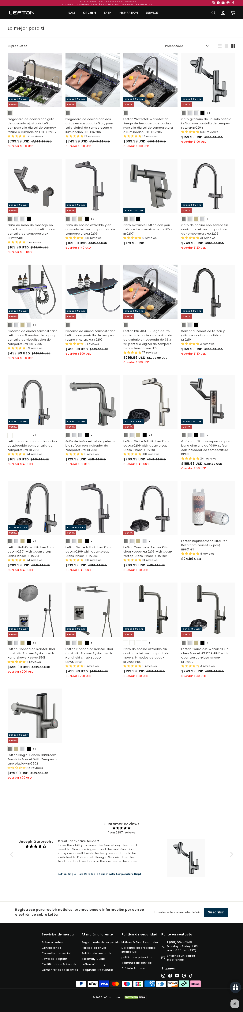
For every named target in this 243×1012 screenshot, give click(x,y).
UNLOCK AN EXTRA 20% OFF (121, 541)
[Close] (159, 468)
